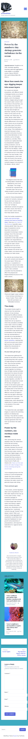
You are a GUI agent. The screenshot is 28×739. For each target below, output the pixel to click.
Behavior (7, 41)
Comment (7, 673)
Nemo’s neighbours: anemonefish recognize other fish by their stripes (14, 626)
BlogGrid (15, 735)
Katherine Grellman (11, 604)
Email (6, 699)
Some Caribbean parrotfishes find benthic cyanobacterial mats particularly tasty (14, 598)
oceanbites (5, 13)
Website (7, 706)
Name (6, 692)
